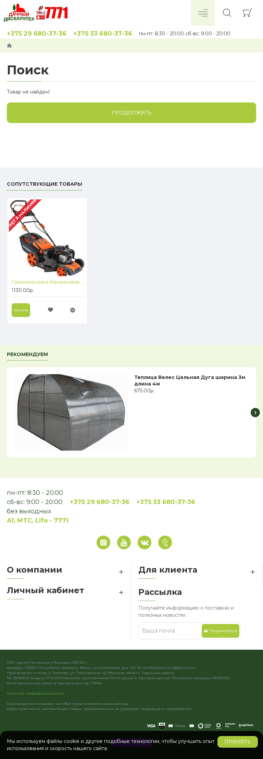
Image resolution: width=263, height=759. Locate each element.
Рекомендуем (27, 354)
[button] (8, 412)
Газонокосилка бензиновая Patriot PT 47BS (49, 282)
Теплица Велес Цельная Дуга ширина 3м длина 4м (189, 380)
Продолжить (132, 113)
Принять (237, 742)
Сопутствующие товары (44, 184)
